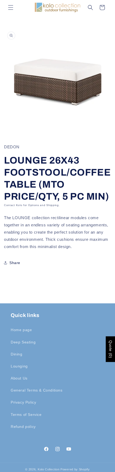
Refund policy (23, 426)
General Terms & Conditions (37, 390)
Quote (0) (110, 349)
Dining (16, 354)
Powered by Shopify (75, 469)
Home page (21, 330)
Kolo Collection (49, 469)
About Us (19, 378)
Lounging (19, 366)
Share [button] (14, 263)
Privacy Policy (23, 402)
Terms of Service (26, 414)
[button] (11, 7)
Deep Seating (23, 342)
